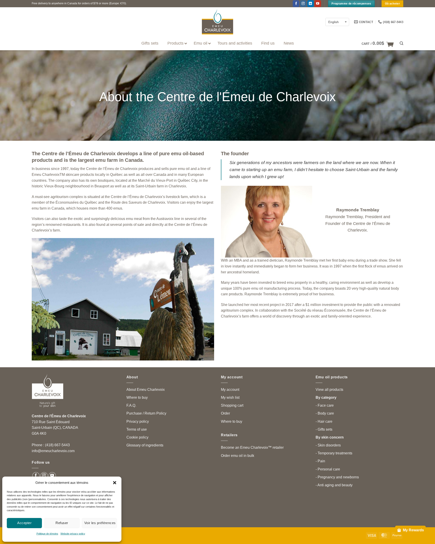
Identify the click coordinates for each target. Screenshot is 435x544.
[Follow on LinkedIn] (310, 3)
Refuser (62, 523)
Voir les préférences (100, 523)
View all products (329, 389)
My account (230, 389)
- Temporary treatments (334, 453)
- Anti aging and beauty (334, 485)
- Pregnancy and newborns (337, 477)
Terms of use (136, 429)
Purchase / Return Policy (146, 413)
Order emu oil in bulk (237, 456)
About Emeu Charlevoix (145, 389)
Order (225, 413)
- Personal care (328, 469)
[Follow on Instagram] (303, 3)
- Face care (325, 405)
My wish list (230, 397)
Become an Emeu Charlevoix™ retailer (252, 447)
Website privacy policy (72, 533)
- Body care (325, 413)
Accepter (24, 523)
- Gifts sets (324, 429)
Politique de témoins (47, 533)
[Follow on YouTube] (317, 3)
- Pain (320, 461)
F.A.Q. (131, 405)
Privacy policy (137, 421)
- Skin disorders (328, 445)
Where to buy (137, 397)
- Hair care (324, 421)
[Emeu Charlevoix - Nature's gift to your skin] (217, 22)
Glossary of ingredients (144, 445)
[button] (114, 482)
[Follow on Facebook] (296, 3)
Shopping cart (232, 405)
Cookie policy (137, 437)
